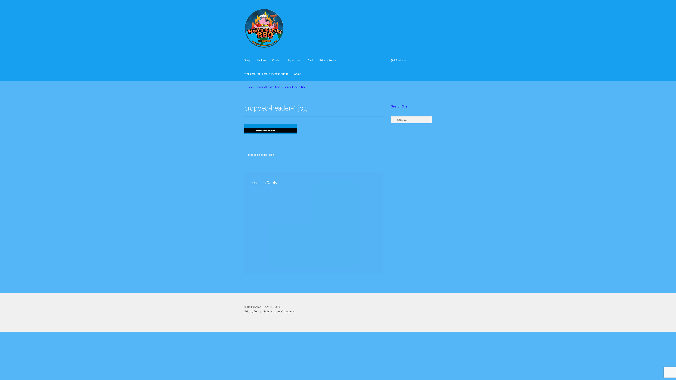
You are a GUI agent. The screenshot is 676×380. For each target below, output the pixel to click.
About (298, 73)
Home (251, 86)
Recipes (261, 60)
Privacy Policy (327, 60)
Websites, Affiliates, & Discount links (266, 73)
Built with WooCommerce (279, 311)
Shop (247, 60)
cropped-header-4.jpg (268, 86)
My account (295, 60)
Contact (277, 60)
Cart (310, 60)
